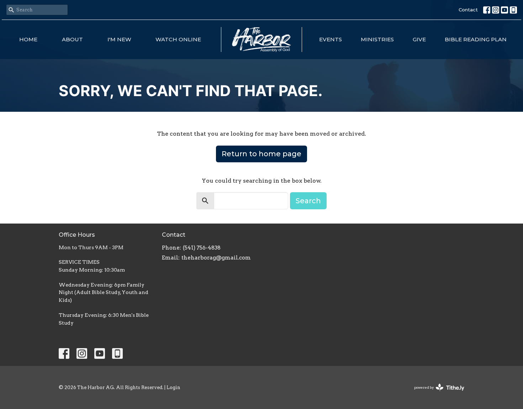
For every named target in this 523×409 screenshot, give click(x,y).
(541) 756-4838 (202, 248)
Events (330, 39)
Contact (468, 9)
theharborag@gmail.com (216, 258)
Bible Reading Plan (476, 39)
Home (28, 39)
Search (308, 200)
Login (173, 387)
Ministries (377, 39)
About (72, 39)
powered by (435, 393)
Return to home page (261, 154)
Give (419, 39)
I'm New (119, 39)
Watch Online (178, 39)
